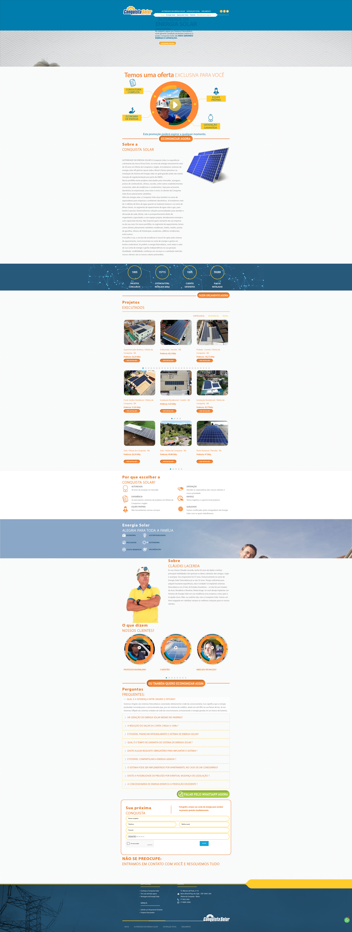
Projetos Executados (148, 913)
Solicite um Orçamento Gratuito (152, 910)
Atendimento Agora (204, 15)
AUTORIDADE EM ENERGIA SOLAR (173, 11)
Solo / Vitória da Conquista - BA (137, 451)
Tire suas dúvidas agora (149, 894)
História (192, 15)
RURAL (225, 316)
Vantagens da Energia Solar (150, 897)
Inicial (163, 15)
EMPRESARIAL (199, 316)
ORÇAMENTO (206, 11)
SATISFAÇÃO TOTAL (193, 11)
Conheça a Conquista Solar (150, 891)
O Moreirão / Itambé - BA (170, 350)
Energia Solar (170, 15)
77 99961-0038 (185, 902)
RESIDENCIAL (213, 316)
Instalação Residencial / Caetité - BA (175, 400)
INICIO (126, 927)
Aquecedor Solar (182, 15)
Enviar (204, 843)
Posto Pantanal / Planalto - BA (209, 451)
